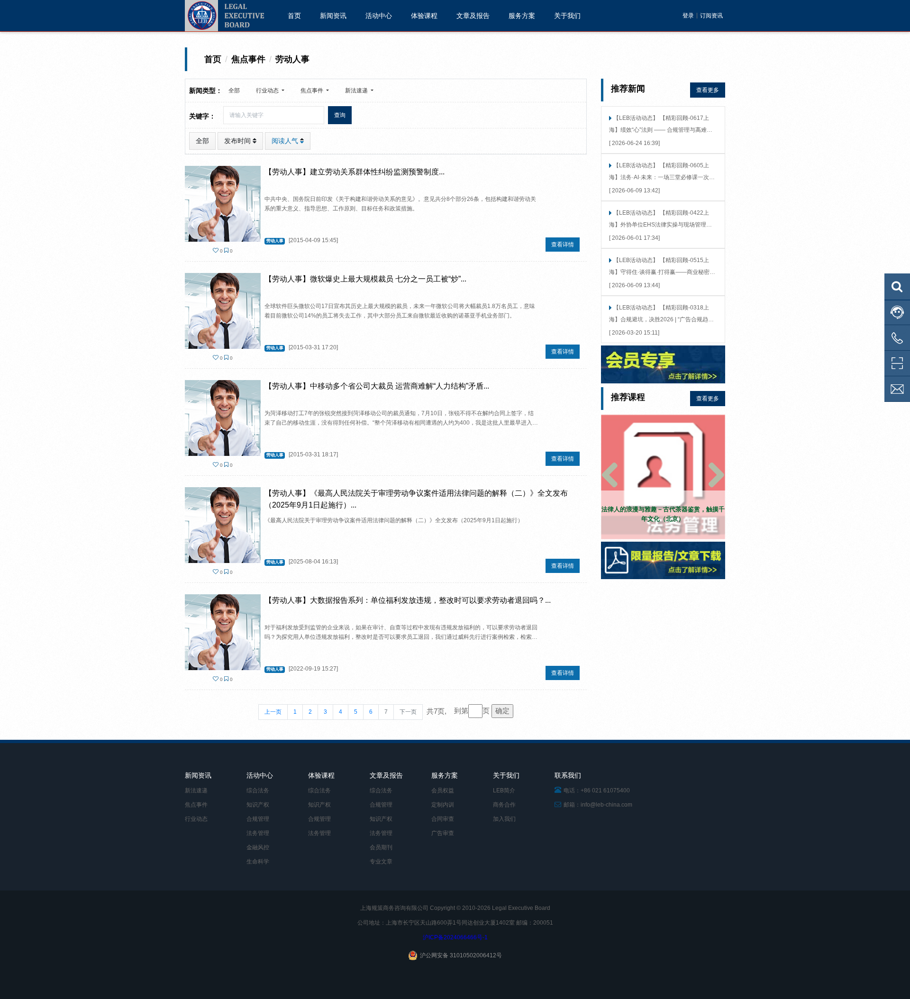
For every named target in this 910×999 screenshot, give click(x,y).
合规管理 (257, 819)
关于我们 (567, 15)
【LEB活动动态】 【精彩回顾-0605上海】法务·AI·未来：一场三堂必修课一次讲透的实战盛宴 (662, 172)
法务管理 (257, 833)
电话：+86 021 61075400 (596, 790)
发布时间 (238, 141)
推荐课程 (628, 397)
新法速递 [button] (357, 90)
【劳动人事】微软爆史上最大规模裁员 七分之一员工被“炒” (362, 279)
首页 (294, 15)
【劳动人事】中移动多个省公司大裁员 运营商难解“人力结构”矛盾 (373, 386)
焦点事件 (196, 804)
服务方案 (522, 15)
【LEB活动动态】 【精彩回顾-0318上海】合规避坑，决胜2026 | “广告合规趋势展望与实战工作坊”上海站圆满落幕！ (661, 314)
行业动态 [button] (268, 90)
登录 (688, 15)
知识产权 (257, 804)
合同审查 (442, 819)
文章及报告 (473, 15)
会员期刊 (381, 847)
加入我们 (504, 819)
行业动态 (196, 819)
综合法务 (257, 790)
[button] (610, 477)
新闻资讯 (333, 15)
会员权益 (442, 790)
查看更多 (707, 90)
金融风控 (257, 847)
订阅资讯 (711, 15)
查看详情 (562, 244)
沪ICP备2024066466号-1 (455, 937)
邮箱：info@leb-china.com (597, 804)
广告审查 (442, 833)
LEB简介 (504, 790)
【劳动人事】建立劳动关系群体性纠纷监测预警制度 (351, 172)
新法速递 (196, 790)
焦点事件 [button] (312, 90)
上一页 (273, 711)
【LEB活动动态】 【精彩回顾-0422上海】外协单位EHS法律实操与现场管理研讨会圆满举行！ (660, 219)
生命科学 (257, 861)
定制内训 (442, 804)
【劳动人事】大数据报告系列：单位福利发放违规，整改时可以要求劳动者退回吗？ (404, 600)
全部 (234, 90)
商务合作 (504, 804)
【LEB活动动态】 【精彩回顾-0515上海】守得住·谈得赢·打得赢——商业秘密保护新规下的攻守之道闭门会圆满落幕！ (662, 267)
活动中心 (378, 15)
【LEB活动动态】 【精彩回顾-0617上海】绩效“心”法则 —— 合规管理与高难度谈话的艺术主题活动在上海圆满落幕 (660, 125)
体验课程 (424, 15)
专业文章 (381, 861)
